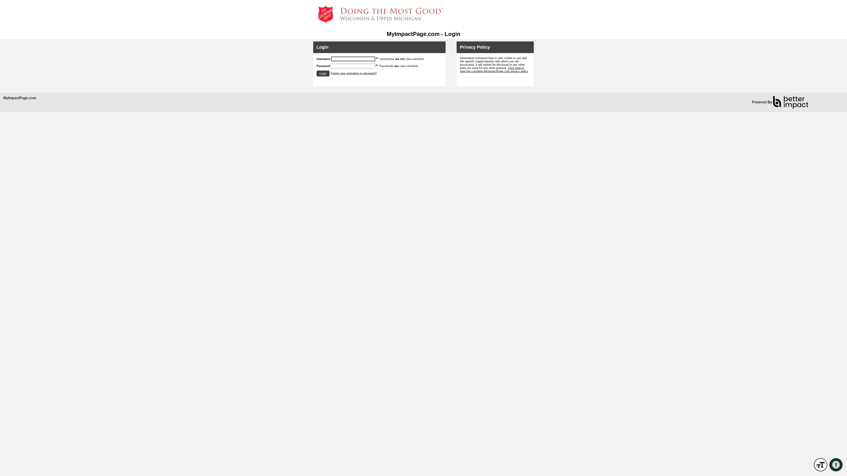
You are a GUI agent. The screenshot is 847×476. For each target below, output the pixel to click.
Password (323, 66)
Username (323, 59)
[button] (323, 73)
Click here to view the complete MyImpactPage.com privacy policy (494, 69)
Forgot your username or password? (354, 73)
